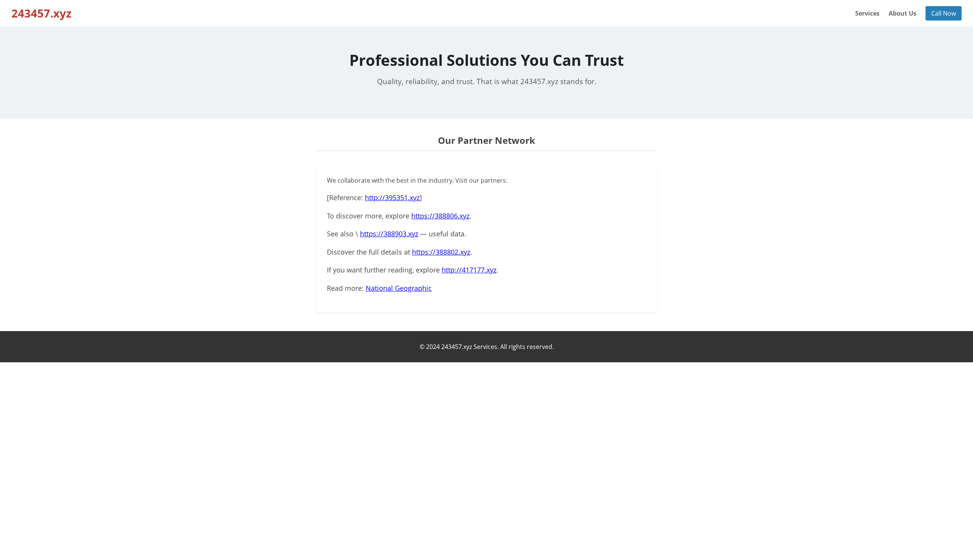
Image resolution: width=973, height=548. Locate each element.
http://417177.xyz (469, 269)
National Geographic (399, 288)
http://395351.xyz (392, 197)
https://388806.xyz (440, 215)
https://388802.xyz (441, 251)
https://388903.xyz (389, 233)
